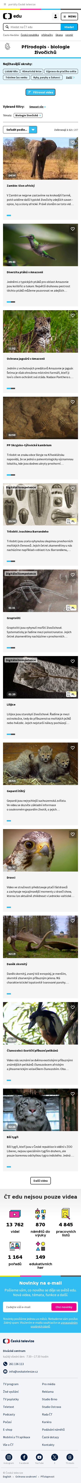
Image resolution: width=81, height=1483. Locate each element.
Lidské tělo (11, 71)
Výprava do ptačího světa (61, 71)
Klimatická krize (31, 71)
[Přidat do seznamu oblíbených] (72, 142)
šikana (59, 35)
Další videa (41, 1180)
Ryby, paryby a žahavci (46, 77)
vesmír (69, 35)
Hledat (69, 27)
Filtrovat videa (43, 92)
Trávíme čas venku (16, 77)
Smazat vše (36, 106)
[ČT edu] (12, 17)
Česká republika (30, 35)
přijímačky (47, 35)
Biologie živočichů (26, 115)
